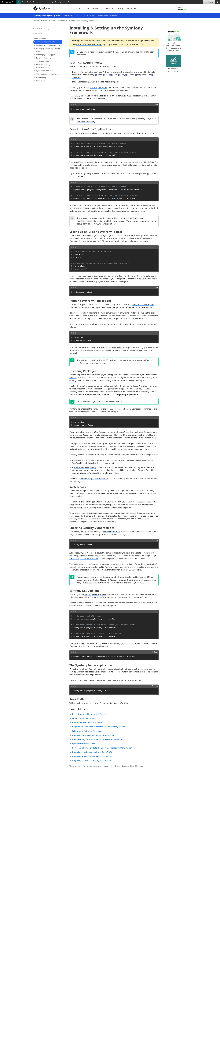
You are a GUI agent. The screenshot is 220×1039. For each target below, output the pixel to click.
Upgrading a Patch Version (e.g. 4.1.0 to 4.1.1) (91, 760)
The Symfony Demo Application (85, 669)
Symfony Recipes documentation (94, 478)
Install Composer (79, 82)
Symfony (6, 2)
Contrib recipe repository (85, 467)
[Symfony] (52, 8)
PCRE (122, 74)
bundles (72, 377)
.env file (111, 276)
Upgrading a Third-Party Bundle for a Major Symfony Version (98, 726)
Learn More (40, 81)
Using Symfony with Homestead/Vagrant (90, 714)
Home (36, 20)
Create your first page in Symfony (114, 703)
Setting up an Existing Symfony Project (48, 49)
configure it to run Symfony (143, 304)
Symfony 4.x (121, 40)
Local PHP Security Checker (113, 580)
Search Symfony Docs (45, 28)
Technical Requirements (45, 42)
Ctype (99, 74)
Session (130, 74)
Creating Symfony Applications (48, 45)
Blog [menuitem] (120, 8)
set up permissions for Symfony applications (96, 224)
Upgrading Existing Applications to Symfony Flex (93, 735)
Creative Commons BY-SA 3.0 (126, 766)
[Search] (217, 2)
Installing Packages (43, 58)
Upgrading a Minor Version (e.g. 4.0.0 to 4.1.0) (92, 756)
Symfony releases (109, 597)
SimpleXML (142, 74)
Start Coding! (41, 77)
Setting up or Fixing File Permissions (87, 731)
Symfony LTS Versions (44, 71)
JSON (114, 74)
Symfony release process (95, 594)
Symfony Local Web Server (83, 743)
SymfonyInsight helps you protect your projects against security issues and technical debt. (49, 2)
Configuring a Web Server (83, 718)
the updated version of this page (90, 44)
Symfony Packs (43, 61)
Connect (210, 2)
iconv (107, 74)
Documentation (48, 20)
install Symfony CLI (98, 87)
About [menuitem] (78, 8)
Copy (156, 104)
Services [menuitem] (110, 8)
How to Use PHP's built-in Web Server (88, 722)
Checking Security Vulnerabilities (43, 66)
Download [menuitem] (132, 8)
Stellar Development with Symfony (131, 52)
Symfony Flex (146, 386)
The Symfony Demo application (48, 74)
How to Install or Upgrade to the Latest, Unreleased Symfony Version (102, 748)
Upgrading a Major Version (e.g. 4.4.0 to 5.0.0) (92, 752)
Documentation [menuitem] (93, 8)
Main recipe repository (84, 460)
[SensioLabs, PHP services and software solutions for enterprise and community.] (182, 9)
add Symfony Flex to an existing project (105, 401)
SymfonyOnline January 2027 (46, 15)
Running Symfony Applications (48, 54)
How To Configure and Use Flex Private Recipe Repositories (97, 739)
